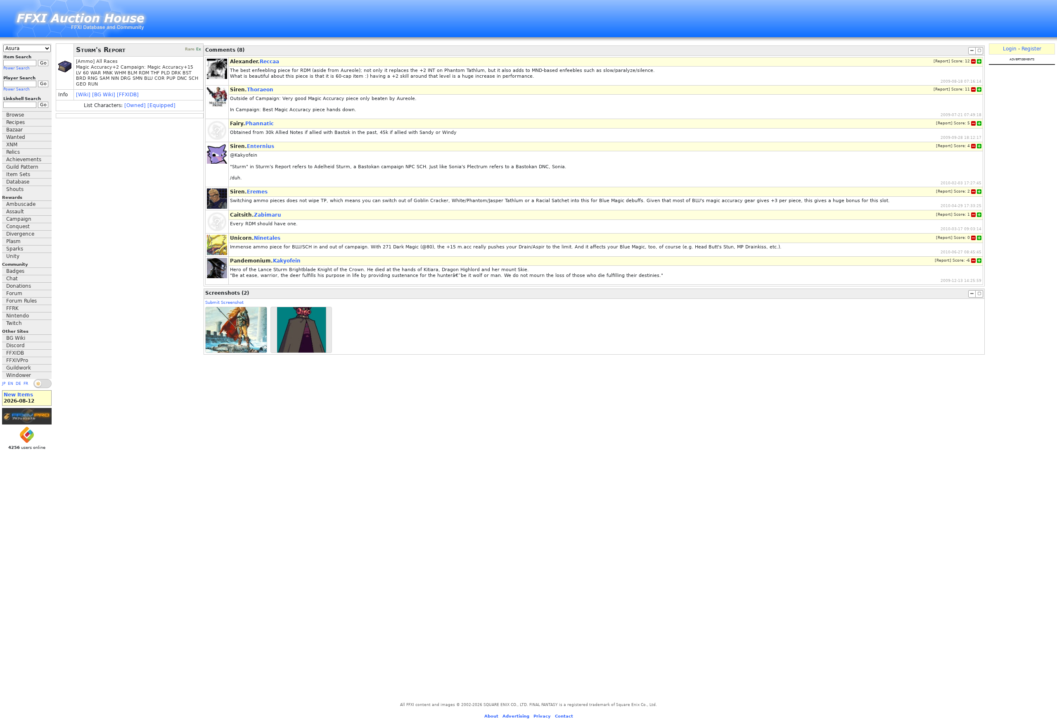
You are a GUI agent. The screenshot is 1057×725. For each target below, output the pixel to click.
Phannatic (259, 123)
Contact (564, 716)
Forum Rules (21, 301)
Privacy (542, 716)
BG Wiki (15, 338)
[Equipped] (161, 105)
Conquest (18, 226)
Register (1031, 49)
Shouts (15, 189)
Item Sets (18, 174)
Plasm (13, 241)
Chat (12, 278)
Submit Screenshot (224, 302)
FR (26, 384)
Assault (15, 212)
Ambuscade (21, 204)
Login (1010, 49)
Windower (18, 375)
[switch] (42, 383)
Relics (13, 152)
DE (18, 384)
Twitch (14, 323)
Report (941, 61)
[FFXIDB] (128, 95)
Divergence (20, 234)
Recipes (15, 122)
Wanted (15, 137)
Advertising (515, 716)
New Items (18, 395)
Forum (14, 293)
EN (10, 384)
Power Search (16, 68)
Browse (15, 115)
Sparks (14, 249)
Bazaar (14, 130)
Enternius (260, 146)
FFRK (12, 308)
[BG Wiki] (103, 95)
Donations (18, 286)
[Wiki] (83, 95)
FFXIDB (15, 353)
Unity (12, 256)
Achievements (23, 159)
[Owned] (135, 105)
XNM (11, 145)
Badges (15, 271)
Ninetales (267, 238)
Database (17, 182)
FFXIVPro (17, 360)
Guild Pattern (22, 167)
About (491, 716)
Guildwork (18, 368)
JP (3, 384)
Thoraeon (260, 90)
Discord (15, 345)
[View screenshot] (236, 330)
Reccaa (269, 61)
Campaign (18, 219)
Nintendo (17, 316)
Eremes (257, 192)
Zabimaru (267, 215)
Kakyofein (287, 261)
